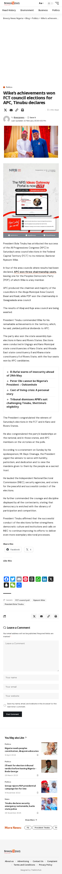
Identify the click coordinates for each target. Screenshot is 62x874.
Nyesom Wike (39, 600)
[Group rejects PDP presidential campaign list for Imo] (49, 786)
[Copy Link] (16, 110)
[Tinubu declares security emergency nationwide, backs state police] (49, 803)
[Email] (11, 110)
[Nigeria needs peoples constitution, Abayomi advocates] (49, 748)
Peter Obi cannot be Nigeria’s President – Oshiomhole (27, 382)
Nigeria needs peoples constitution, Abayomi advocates (21, 749)
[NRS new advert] (31, 200)
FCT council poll (22, 600)
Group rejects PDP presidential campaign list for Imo (20, 787)
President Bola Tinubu (14, 604)
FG (28, 828)
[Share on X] (5, 110)
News (7, 799)
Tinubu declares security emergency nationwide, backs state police (20, 806)
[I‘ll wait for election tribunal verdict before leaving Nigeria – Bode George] (49, 766)
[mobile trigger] (56, 3)
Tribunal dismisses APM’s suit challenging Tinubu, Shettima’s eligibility (27, 403)
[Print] (22, 110)
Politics (9, 87)
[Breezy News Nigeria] (11, 3)
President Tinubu (42, 828)
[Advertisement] (31, 53)
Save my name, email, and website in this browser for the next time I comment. (31, 705)
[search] (35, 3)
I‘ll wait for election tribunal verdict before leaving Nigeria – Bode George (20, 768)
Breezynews (19, 117)
